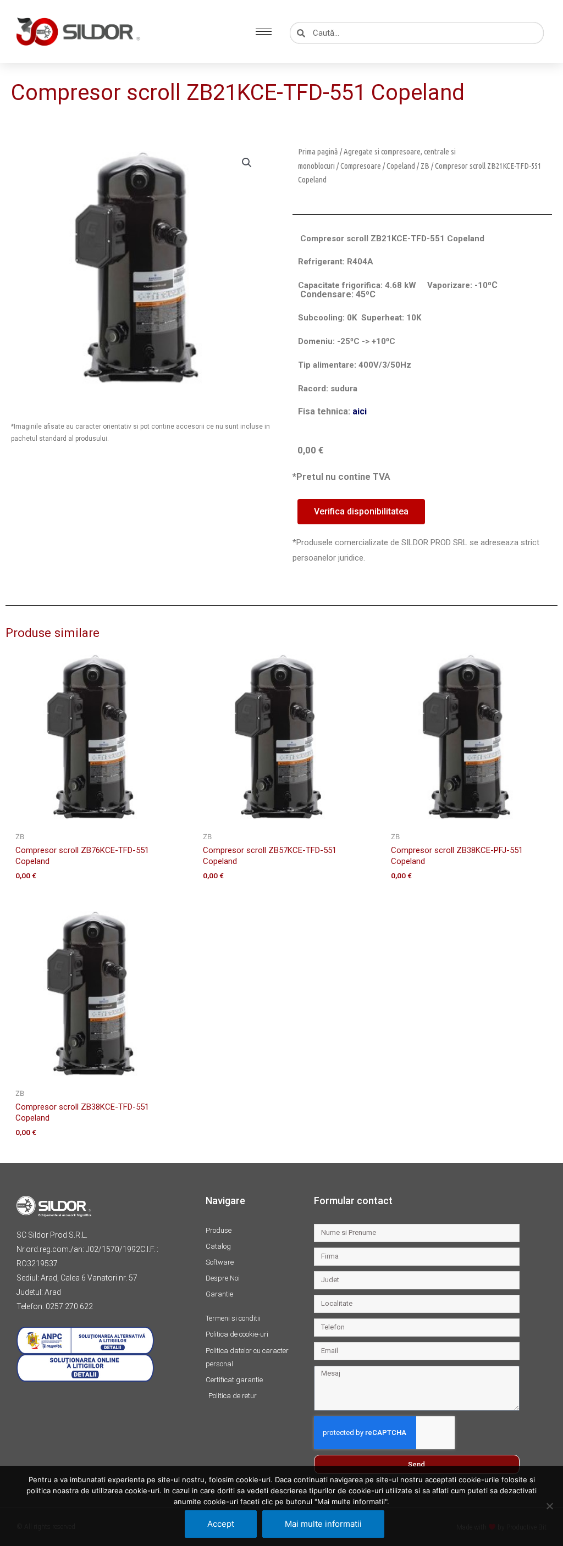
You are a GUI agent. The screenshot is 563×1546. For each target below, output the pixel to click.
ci (363, 411)
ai (356, 411)
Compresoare (360, 165)
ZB (425, 165)
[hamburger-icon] (263, 31)
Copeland (401, 165)
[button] (247, 163)
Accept (220, 1524)
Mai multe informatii (323, 1524)
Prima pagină (318, 151)
